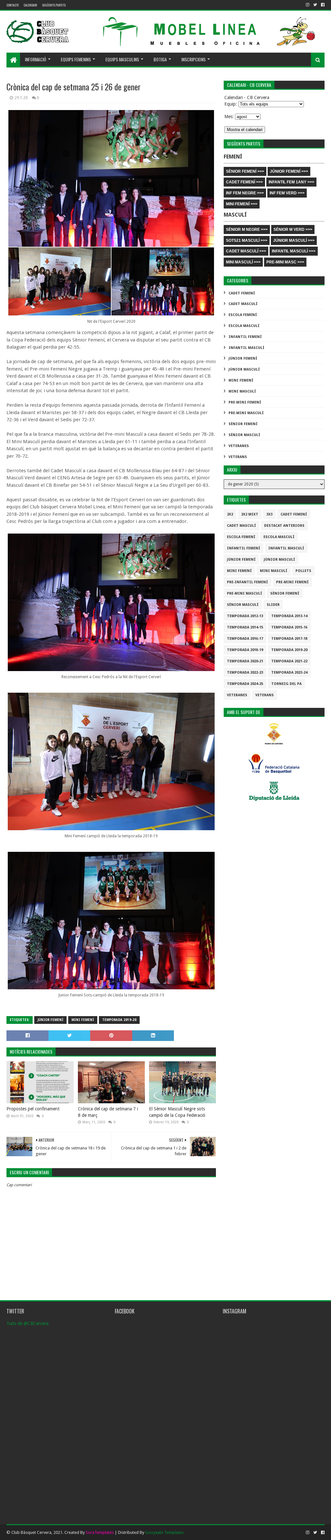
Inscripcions (193, 59)
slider (273, 605)
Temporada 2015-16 (289, 627)
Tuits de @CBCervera (27, 1323)
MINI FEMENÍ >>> (241, 204)
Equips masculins (122, 59)
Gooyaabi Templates (164, 1532)
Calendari (30, 5)
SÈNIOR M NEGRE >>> (247, 229)
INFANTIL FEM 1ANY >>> (291, 182)
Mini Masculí (242, 391)
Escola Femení (243, 315)
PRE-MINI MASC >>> (285, 262)
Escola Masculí (244, 326)
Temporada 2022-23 (245, 672)
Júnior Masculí (244, 369)
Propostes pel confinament (32, 1108)
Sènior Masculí (244, 435)
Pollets (303, 571)
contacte (12, 5)
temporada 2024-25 (245, 684)
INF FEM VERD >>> (287, 193)
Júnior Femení (50, 1020)
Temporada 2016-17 (245, 639)
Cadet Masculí (243, 304)
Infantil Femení (245, 337)
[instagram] (307, 5)
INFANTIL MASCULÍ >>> (293, 251)
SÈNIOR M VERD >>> (292, 229)
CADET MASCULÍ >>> (246, 251)
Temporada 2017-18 (289, 639)
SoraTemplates (100, 1532)
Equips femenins (76, 59)
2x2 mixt (249, 514)
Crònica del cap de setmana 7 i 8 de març (108, 1112)
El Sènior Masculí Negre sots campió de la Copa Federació (177, 1112)
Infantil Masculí (246, 348)
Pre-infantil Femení (247, 582)
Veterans (238, 457)
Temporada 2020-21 (245, 661)
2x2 (230, 514)
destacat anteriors (284, 526)
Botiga (160, 59)
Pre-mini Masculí (246, 413)
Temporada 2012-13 (245, 616)
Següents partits (54, 5)
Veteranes (239, 446)
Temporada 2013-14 (289, 616)
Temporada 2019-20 (119, 1020)
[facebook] (322, 5)
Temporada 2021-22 (289, 661)
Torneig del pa (286, 684)
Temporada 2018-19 (245, 650)
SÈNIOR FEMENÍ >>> (245, 171)
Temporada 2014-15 (245, 627)
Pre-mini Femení (245, 402)
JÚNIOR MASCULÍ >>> (294, 240)
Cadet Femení (242, 293)
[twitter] (315, 5)
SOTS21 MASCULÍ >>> (246, 240)
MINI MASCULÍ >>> (243, 262)
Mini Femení (82, 1020)
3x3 (269, 514)
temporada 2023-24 (289, 672)
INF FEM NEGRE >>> (245, 193)
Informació (35, 59)
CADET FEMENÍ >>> (244, 182)
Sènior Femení (243, 424)
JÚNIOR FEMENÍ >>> (289, 171)
